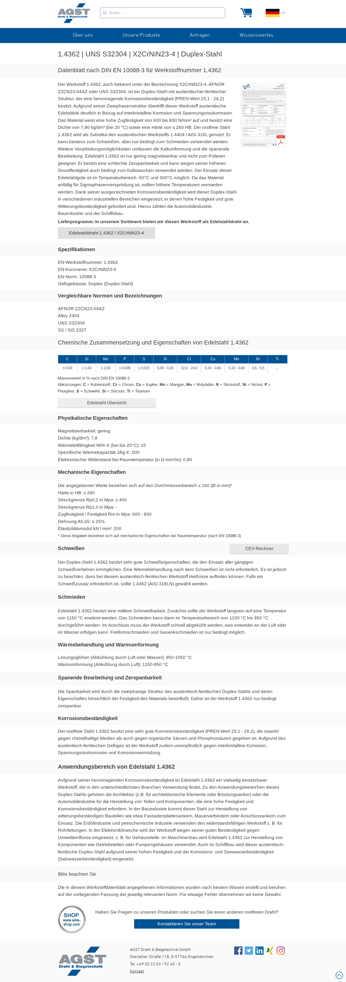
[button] (83, 35)
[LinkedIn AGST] (259, 950)
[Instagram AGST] (281, 950)
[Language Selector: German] (275, 13)
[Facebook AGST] (238, 950)
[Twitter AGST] (249, 950)
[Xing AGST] (270, 950)
